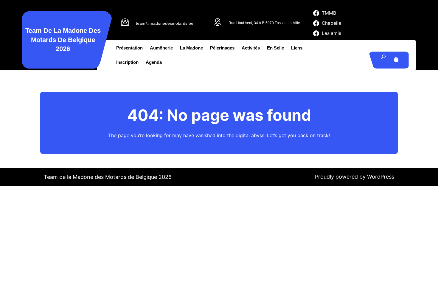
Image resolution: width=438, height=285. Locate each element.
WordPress (380, 177)
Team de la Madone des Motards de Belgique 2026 (63, 40)
